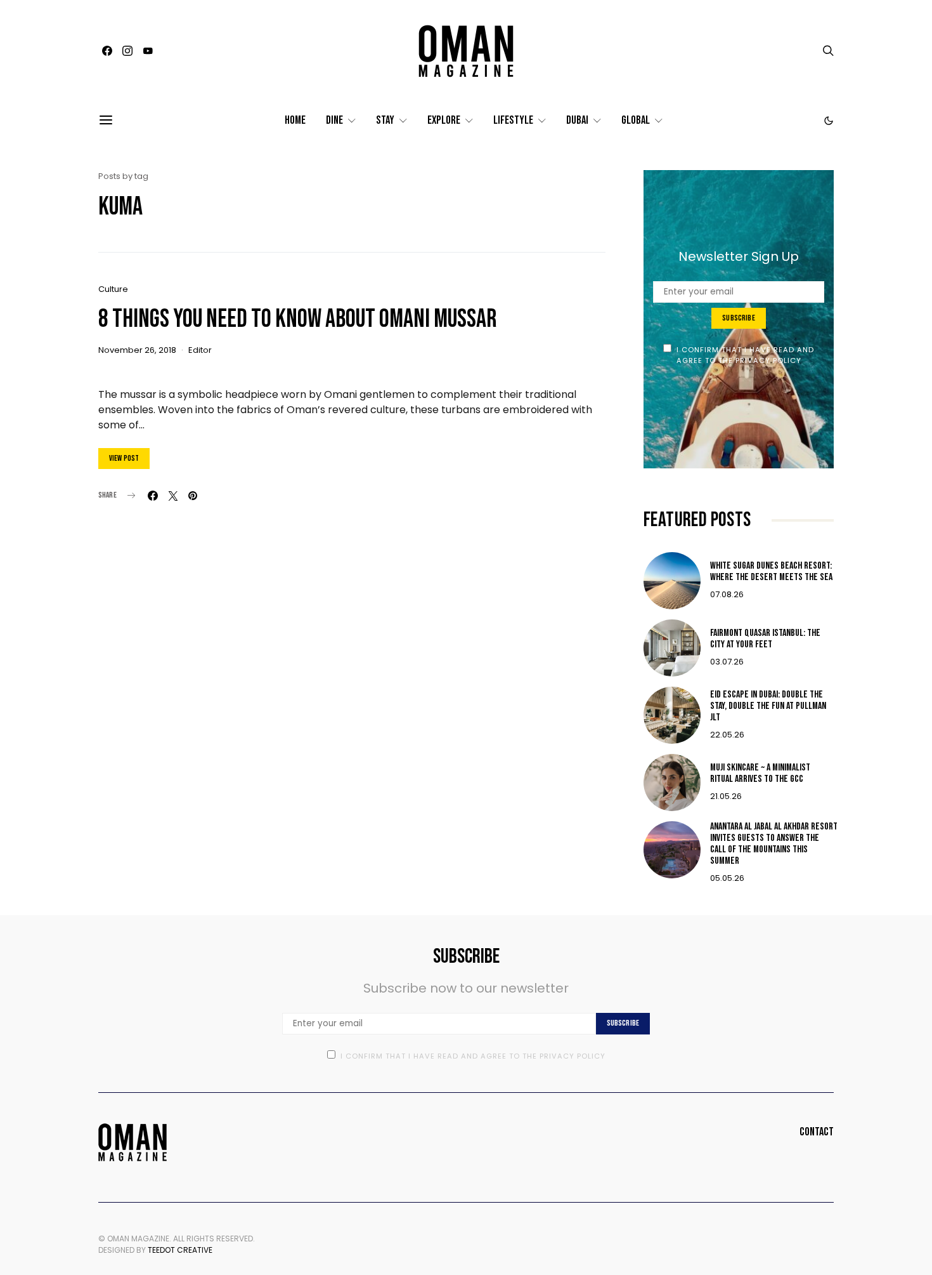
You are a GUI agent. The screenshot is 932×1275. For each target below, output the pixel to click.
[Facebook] (107, 51)
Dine (334, 120)
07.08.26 (727, 594)
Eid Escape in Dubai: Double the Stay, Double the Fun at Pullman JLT (768, 706)
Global (635, 120)
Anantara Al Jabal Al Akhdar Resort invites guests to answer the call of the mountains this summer (774, 844)
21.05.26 (726, 796)
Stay (385, 120)
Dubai (577, 120)
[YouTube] (148, 51)
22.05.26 (727, 735)
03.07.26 (727, 662)
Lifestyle (513, 120)
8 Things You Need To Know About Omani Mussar (297, 319)
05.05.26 (727, 878)
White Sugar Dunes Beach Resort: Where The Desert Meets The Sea (771, 571)
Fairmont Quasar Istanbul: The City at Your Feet (765, 639)
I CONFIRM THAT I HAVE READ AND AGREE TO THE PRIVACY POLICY (745, 355)
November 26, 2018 (137, 350)
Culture (113, 289)
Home (295, 120)
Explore (443, 120)
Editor (200, 350)
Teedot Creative (180, 1250)
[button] (829, 121)
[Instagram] (127, 51)
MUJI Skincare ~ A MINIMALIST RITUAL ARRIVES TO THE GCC (760, 773)
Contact (816, 1132)
